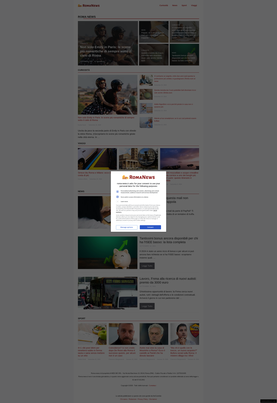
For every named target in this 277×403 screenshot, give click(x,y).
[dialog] (138, 201)
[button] (138, 201)
